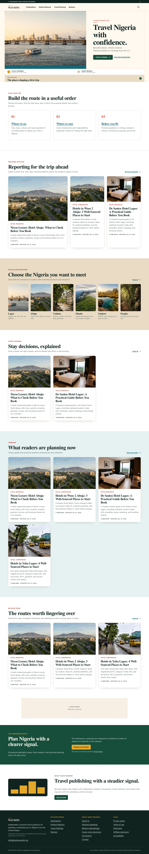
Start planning (101, 57)
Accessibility (118, 836)
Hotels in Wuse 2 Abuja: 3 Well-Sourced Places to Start (86, 211)
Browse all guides (131, 172)
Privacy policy (119, 821)
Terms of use (118, 824)
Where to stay (64, 123)
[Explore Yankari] (108, 297)
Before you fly (110, 123)
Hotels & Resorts (45, 7)
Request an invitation (81, 747)
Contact (85, 839)
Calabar (57, 313)
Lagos (11, 313)
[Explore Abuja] (41, 297)
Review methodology (90, 828)
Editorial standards (90, 824)
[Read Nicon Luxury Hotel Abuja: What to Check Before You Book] (38, 198)
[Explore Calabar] (63, 297)
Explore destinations (122, 57)
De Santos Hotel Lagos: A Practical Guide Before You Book (123, 211)
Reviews (72, 7)
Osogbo (124, 313)
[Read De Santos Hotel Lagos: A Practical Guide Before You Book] (124, 189)
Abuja (34, 313)
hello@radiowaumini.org (18, 840)
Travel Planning (60, 7)
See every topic (132, 453)
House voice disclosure (91, 832)
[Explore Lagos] (18, 297)
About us (85, 821)
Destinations (31, 7)
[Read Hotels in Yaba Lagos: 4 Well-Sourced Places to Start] (29, 541)
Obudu (79, 313)
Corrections (87, 836)
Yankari (102, 313)
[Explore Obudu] (86, 297)
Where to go (18, 123)
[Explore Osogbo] (131, 297)
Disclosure (117, 828)
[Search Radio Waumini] (138, 7)
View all (135, 280)
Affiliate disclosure (121, 832)
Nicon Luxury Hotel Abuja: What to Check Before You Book (36, 229)
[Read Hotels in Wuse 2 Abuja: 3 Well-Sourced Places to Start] (87, 189)
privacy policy (98, 751)
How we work (61, 797)
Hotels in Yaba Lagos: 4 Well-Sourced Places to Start (28, 565)
